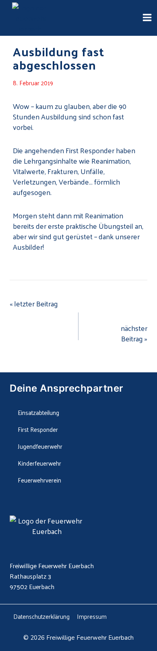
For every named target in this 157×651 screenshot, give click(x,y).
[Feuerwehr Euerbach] (44, 18)
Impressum (92, 616)
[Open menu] (146, 18)
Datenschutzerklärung (41, 616)
